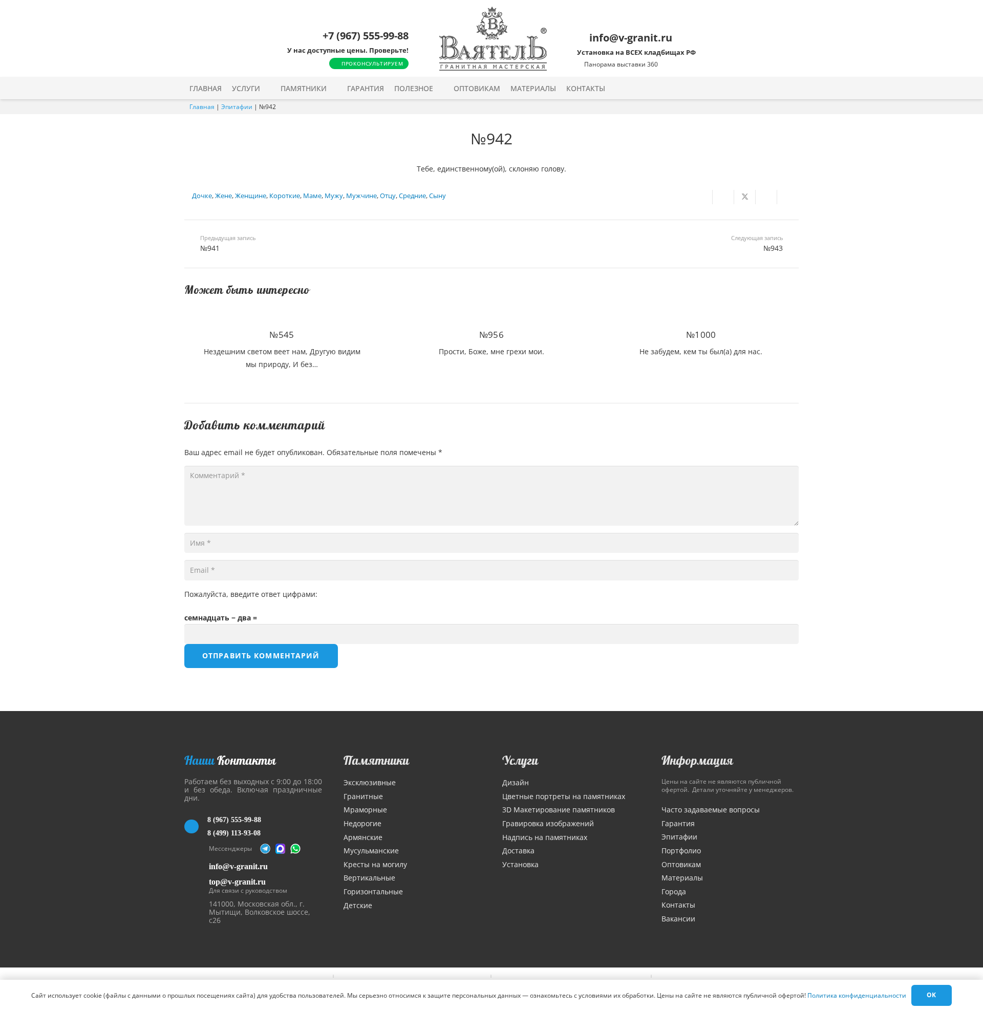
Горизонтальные (373, 891)
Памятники (376, 760)
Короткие (284, 195)
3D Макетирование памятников (558, 809)
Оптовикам (681, 864)
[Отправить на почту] (702, 197)
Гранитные (363, 796)
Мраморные (365, 809)
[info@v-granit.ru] (196, 866)
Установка (520, 864)
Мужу (334, 195)
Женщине (250, 195)
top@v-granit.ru (237, 881)
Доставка (518, 850)
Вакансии (678, 918)
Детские (358, 905)
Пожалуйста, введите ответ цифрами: (250, 594)
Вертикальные (369, 878)
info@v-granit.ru (238, 866)
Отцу (388, 195)
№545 (281, 334)
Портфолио (681, 850)
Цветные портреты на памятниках (563, 796)
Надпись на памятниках (544, 837)
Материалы (682, 878)
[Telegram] (265, 849)
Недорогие (362, 823)
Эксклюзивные (370, 782)
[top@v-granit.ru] (196, 884)
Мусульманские (371, 850)
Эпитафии (236, 106)
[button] (267, 88)
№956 (491, 334)
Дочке (202, 195)
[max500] (280, 849)
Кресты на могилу (375, 864)
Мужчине (361, 195)
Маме (312, 195)
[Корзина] (772, 88)
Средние (412, 195)
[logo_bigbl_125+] (493, 39)
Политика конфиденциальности (856, 995)
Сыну (437, 195)
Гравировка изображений (548, 823)
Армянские (363, 837)
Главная (202, 106)
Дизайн (515, 782)
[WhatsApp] (295, 849)
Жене (223, 195)
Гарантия (678, 823)
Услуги (520, 760)
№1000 (701, 334)
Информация (697, 760)
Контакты (678, 905)
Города (673, 891)
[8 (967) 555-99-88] (195, 827)
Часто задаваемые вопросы (710, 809)
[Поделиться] (723, 197)
